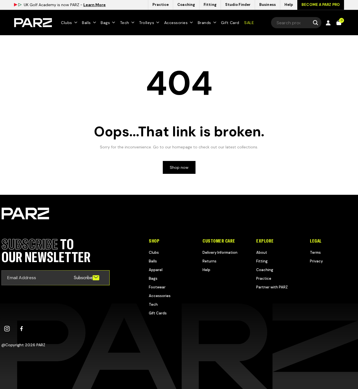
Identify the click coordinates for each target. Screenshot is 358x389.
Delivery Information (219, 252)
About (261, 252)
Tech (153, 304)
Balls (153, 261)
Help (206, 269)
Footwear (157, 287)
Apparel (155, 269)
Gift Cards (158, 313)
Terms (315, 252)
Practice (263, 278)
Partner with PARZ (272, 287)
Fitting (262, 261)
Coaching (264, 269)
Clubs (154, 252)
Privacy (316, 261)
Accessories (160, 295)
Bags (153, 278)
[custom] (7, 328)
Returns (209, 261)
